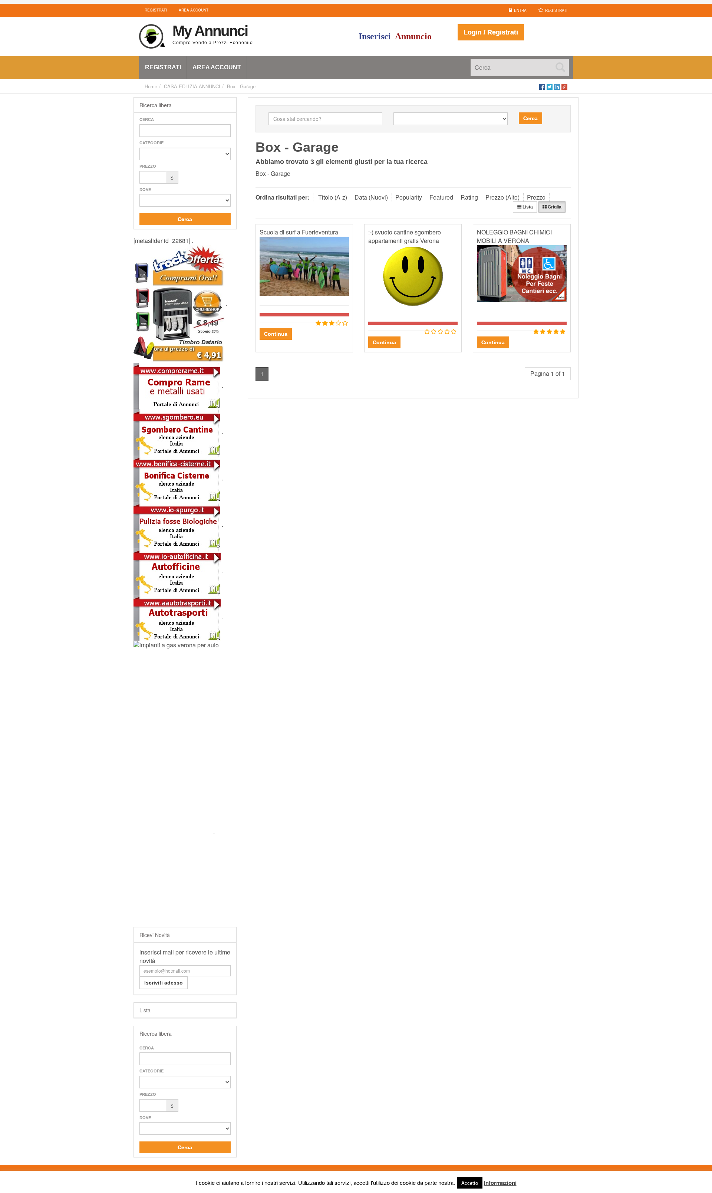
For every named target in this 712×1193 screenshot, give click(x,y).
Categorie (151, 142)
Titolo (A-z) (332, 197)
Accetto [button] (469, 1182)
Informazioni (500, 1183)
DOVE (145, 189)
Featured (441, 197)
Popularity (408, 197)
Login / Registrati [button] (491, 32)
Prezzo (147, 166)
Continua (275, 334)
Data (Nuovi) (371, 197)
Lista (527, 207)
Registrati (556, 10)
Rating (469, 197)
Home (151, 86)
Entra (520, 10)
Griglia (554, 207)
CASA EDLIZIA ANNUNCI (192, 86)
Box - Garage (241, 86)
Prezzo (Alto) (502, 197)
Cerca (146, 119)
